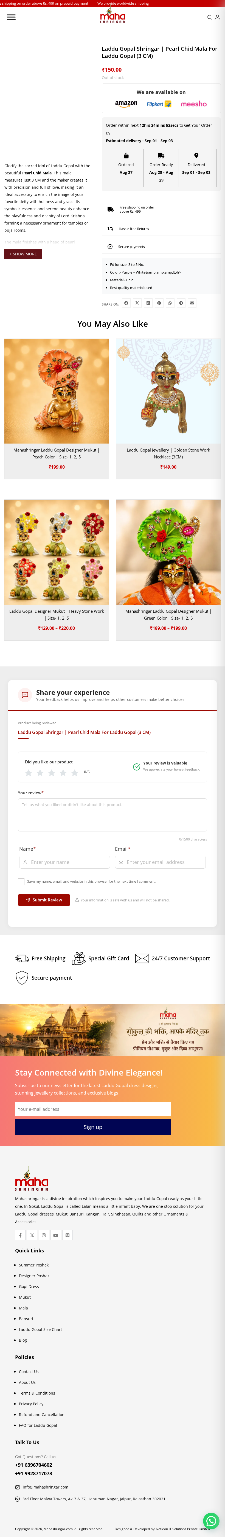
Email (123, 849)
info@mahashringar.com (45, 1487)
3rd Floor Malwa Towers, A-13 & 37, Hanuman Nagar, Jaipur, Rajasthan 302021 (93, 1498)
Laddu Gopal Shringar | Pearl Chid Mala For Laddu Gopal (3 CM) (84, 732)
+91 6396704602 (33, 1465)
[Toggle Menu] (11, 17)
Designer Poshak (34, 1275)
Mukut (25, 1297)
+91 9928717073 (33, 1473)
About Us (27, 1382)
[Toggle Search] (210, 19)
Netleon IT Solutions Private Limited (183, 1529)
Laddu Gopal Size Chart (40, 1329)
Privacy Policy (31, 1403)
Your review (31, 792)
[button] (211, 1521)
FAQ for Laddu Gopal (38, 1425)
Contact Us (29, 1371)
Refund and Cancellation (41, 1414)
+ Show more (23, 253)
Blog (23, 1340)
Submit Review (47, 900)
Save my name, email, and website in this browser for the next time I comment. (91, 881)
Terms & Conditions (37, 1393)
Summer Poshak (34, 1265)
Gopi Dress (29, 1286)
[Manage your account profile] (217, 18)
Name (27, 849)
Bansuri (26, 1318)
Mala (23, 1308)
